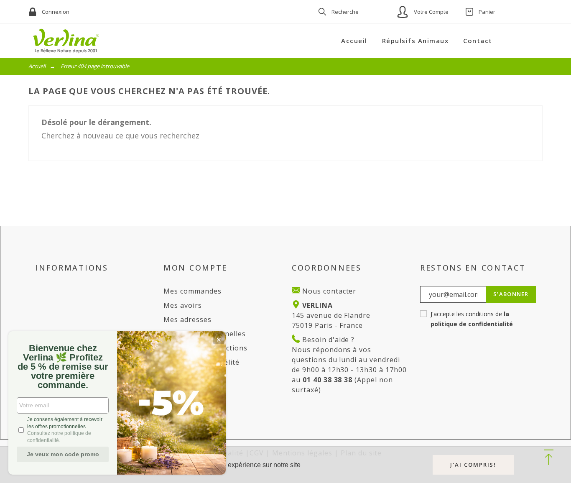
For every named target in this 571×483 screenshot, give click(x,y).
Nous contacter (328, 291)
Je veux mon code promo (63, 454)
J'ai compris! (473, 464)
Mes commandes (192, 291)
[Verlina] (66, 41)
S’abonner (511, 294)
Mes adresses (187, 319)
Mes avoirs (182, 305)
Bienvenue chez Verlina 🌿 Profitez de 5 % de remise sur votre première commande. (63, 367)
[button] (548, 458)
